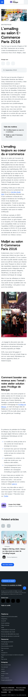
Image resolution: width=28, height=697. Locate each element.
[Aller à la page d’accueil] (14, 2)
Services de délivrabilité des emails (10, 634)
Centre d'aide (4, 644)
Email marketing (5, 623)
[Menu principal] (2, 2)
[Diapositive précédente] (3, 526)
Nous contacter (5, 678)
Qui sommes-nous (6, 664)
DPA (10, 692)
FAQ (2, 650)
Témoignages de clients (7, 641)
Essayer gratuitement (6, 680)
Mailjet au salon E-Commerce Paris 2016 (14, 136)
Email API (3, 621)
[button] (26, 2)
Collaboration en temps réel (8, 629)
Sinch (2, 675)
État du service (5, 648)
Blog (2, 657)
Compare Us (4, 652)
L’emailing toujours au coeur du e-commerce (15, 131)
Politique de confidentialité (7, 687)
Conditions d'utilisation (8, 689)
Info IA (2, 669)
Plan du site (4, 659)
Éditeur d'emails (5, 625)
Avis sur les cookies (21, 687)
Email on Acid (4, 673)
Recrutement (4, 667)
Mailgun (3, 671)
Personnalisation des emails (8, 631)
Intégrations (4, 618)
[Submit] (24, 588)
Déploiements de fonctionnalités (9, 616)
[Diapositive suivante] (9, 526)
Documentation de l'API (7, 646)
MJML (2, 627)
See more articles (8, 564)
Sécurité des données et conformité (10, 636)
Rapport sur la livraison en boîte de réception (12, 655)
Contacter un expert (8, 581)
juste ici (14, 484)
